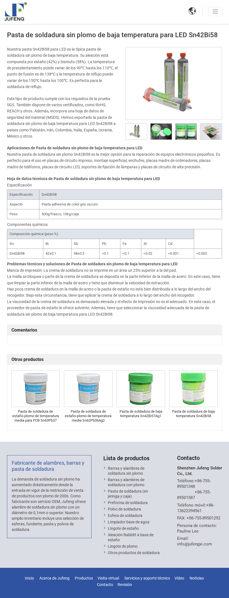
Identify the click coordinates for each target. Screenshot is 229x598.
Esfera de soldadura (125, 515)
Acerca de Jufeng (54, 578)
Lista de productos (126, 458)
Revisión (125, 584)
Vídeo (179, 578)
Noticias (197, 578)
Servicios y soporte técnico (147, 578)
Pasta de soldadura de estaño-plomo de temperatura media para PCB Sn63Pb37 (35, 415)
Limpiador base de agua (128, 522)
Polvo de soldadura (124, 509)
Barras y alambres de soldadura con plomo (126, 482)
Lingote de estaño (123, 528)
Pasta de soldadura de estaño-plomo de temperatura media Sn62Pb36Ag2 (88, 415)
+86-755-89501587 (194, 495)
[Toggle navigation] (215, 11)
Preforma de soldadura (128, 502)
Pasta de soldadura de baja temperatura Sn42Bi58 (193, 413)
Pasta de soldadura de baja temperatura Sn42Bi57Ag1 (141, 413)
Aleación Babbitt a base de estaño (131, 537)
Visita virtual (108, 578)
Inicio (29, 578)
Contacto (188, 458)
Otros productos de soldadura (134, 552)
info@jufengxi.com (194, 544)
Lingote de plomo (123, 546)
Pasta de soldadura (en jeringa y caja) (128, 493)
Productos (84, 578)
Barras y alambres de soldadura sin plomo (126, 471)
